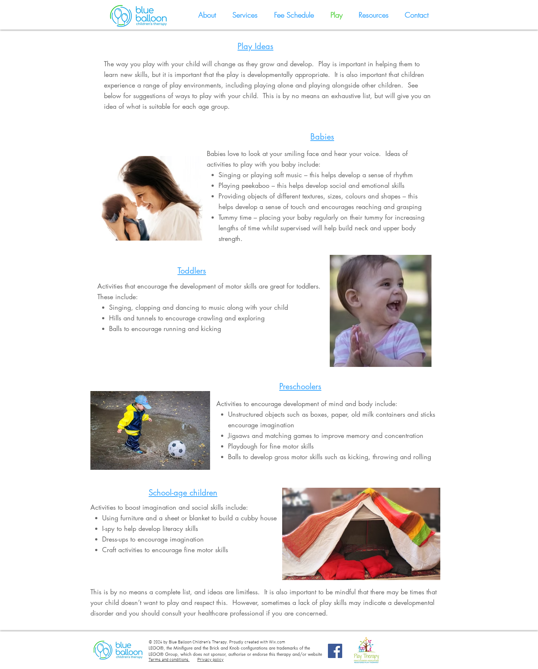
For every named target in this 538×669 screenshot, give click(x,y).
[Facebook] (335, 651)
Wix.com (277, 642)
